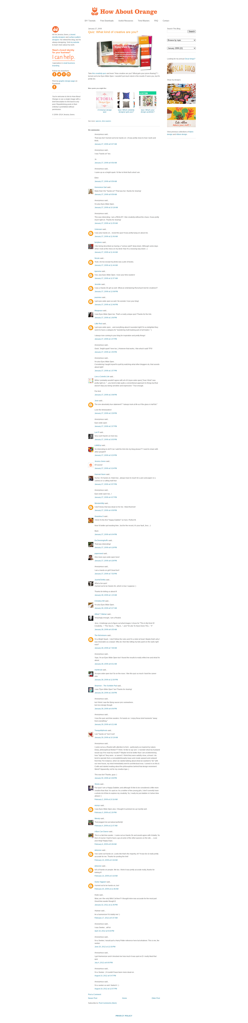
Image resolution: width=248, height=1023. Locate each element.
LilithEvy (98, 445)
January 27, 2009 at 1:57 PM (106, 371)
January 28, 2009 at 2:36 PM (106, 693)
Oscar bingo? (190, 59)
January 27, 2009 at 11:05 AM (106, 223)
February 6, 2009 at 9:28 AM (106, 844)
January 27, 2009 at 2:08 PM (106, 395)
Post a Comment (94, 994)
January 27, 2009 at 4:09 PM (106, 510)
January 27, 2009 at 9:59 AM (106, 181)
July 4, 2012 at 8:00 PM (104, 963)
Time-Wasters (144, 21)
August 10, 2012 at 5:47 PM (105, 976)
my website (74, 42)
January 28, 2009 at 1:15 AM (106, 595)
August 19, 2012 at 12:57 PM (106, 989)
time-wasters (106, 121)
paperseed (99, 554)
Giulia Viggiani (100, 882)
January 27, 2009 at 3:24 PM (106, 468)
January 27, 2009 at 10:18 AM (106, 207)
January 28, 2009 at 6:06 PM (106, 709)
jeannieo (98, 297)
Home (124, 998)
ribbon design (181, 134)
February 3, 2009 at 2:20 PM (106, 812)
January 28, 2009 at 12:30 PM (106, 680)
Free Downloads (107, 21)
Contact (166, 21)
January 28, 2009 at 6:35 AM (106, 630)
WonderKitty (99, 503)
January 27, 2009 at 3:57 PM (106, 484)
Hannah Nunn (100, 474)
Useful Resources (125, 21)
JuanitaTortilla (100, 580)
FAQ (156, 21)
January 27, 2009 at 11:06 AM (106, 236)
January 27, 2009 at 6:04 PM (106, 534)
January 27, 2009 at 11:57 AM (106, 278)
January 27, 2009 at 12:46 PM (106, 305)
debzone (98, 850)
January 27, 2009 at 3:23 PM (106, 455)
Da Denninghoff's (101, 540)
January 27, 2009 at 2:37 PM (106, 426)
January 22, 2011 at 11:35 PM (106, 905)
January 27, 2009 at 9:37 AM (106, 144)
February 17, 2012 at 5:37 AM (106, 918)
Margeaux (98, 311)
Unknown (98, 229)
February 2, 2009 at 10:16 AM (106, 799)
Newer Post (92, 998)
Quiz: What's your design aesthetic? (148, 111)
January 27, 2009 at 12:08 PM (106, 292)
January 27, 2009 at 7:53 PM (106, 574)
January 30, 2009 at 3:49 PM (106, 778)
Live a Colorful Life (102, 377)
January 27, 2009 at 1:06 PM (106, 318)
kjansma (98, 271)
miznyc (97, 805)
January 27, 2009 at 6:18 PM (106, 547)
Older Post (156, 998)
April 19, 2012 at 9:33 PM (104, 931)
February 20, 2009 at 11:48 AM (106, 889)
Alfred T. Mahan (101, 614)
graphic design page (67, 81)
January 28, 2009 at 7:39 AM (106, 648)
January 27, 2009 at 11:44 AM (106, 252)
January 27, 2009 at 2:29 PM (106, 413)
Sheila (97, 784)
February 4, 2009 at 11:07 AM (106, 826)
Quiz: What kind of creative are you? (113, 32)
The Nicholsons (101, 635)
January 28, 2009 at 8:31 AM (106, 664)
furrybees (98, 242)
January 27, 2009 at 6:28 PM (106, 561)
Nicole (97, 258)
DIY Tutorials (90, 21)
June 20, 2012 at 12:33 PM (105, 947)
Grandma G (99, 516)
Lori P (97, 432)
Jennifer (98, 284)
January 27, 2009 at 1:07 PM (106, 339)
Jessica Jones (100, 461)
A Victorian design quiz (105, 111)
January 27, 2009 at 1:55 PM (106, 352)
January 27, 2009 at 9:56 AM (106, 163)
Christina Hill (100, 601)
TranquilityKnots (101, 730)
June (96, 401)
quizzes (98, 121)
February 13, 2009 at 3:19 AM (106, 876)
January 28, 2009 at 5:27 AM (106, 608)
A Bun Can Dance (101, 832)
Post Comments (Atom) (108, 1003)
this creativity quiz (99, 73)
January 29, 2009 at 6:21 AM (106, 724)
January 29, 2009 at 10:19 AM (106, 737)
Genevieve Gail (101, 187)
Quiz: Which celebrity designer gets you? (126, 111)
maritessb (98, 670)
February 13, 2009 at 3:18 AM (106, 860)
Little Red (98, 324)
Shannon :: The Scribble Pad (106, 686)
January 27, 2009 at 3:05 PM (106, 440)
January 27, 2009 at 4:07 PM (106, 497)
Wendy (97, 819)
